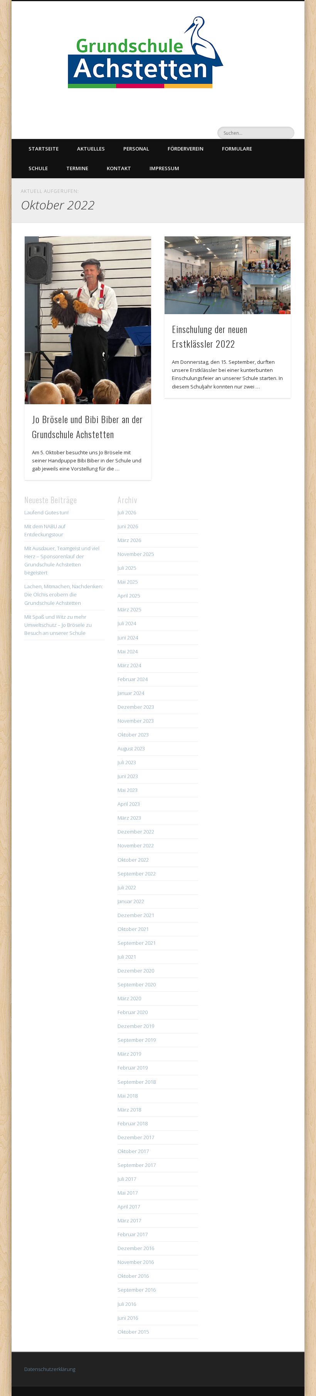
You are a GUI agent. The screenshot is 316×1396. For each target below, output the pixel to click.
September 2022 (137, 873)
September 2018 (137, 1081)
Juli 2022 (127, 887)
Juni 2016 (128, 1317)
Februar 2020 (133, 1012)
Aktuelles (91, 148)
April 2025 (129, 595)
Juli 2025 (127, 567)
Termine (77, 168)
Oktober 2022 (133, 859)
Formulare (237, 148)
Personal (136, 148)
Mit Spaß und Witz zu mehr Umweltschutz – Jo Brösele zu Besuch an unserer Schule (58, 624)
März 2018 (129, 1109)
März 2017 (129, 1220)
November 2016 (136, 1262)
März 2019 (129, 1053)
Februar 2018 (133, 1123)
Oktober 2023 (133, 734)
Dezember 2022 (136, 831)
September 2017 (137, 1165)
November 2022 (136, 845)
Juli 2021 (127, 956)
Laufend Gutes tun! (46, 512)
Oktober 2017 (133, 1151)
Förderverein (185, 148)
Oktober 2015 (133, 1331)
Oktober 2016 (133, 1275)
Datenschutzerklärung (49, 1369)
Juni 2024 (128, 637)
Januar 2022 (131, 901)
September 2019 (137, 1039)
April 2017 (129, 1206)
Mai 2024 (128, 651)
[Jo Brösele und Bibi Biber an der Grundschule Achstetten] (88, 320)
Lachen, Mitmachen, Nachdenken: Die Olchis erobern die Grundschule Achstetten (63, 594)
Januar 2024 (131, 693)
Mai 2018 (128, 1095)
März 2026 (129, 540)
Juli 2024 (127, 623)
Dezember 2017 (136, 1137)
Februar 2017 (133, 1234)
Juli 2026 (127, 512)
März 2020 (129, 998)
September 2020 (137, 984)
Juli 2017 (127, 1178)
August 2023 (131, 748)
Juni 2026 (128, 526)
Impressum (164, 168)
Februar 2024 (133, 679)
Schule (38, 168)
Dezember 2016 (136, 1248)
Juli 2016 (127, 1304)
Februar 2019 (133, 1067)
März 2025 (129, 609)
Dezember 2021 (136, 915)
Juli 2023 (127, 762)
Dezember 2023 (136, 706)
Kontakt (119, 168)
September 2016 (137, 1289)
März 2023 (129, 817)
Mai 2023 (128, 790)
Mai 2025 (128, 581)
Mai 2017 (128, 1192)
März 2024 (129, 665)
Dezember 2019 (136, 1026)
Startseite (44, 148)
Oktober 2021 (133, 929)
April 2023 (129, 803)
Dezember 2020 (136, 970)
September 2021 (137, 942)
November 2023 (136, 720)
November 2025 (136, 554)
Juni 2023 (128, 776)
